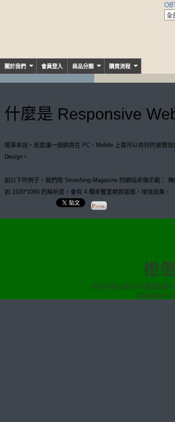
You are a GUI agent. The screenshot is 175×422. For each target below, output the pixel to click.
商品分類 (83, 66)
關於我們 (15, 66)
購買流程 (120, 66)
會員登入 (52, 66)
